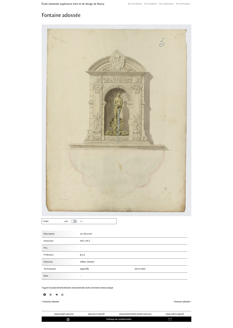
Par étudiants (150, 3)
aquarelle (84, 268)
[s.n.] (82, 254)
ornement (95, 287)
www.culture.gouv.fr (175, 313)
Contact (170, 319)
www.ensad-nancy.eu (64, 313)
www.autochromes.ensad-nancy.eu (135, 313)
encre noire (140, 268)
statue (103, 287)
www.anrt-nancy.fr (96, 313)
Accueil (68, 319)
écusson (52, 287)
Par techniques (183, 3)
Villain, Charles (87, 261)
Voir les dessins (135, 3)
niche (87, 287)
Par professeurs (166, 3)
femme (60, 287)
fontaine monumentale (74, 287)
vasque (110, 287)
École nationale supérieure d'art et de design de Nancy (73, 3)
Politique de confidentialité (118, 319)
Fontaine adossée (50, 301)
